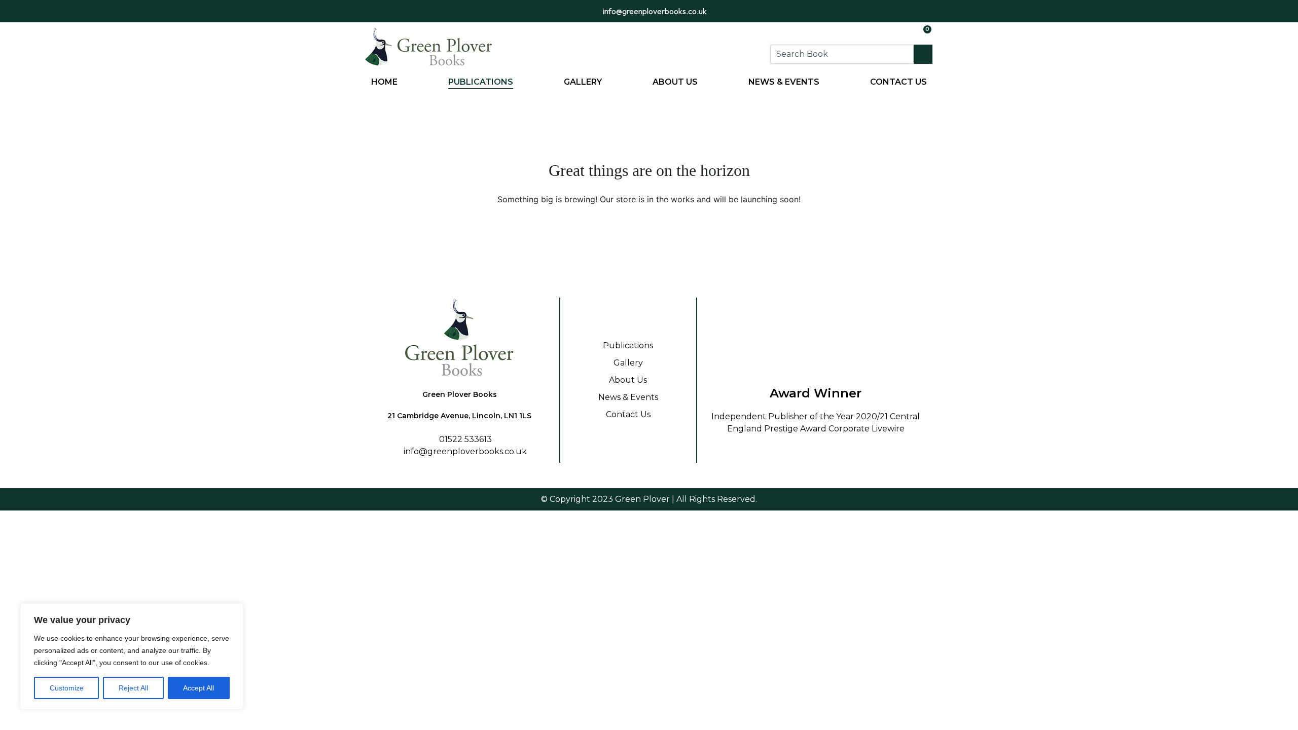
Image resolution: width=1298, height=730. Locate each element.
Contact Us (898, 82)
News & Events (783, 82)
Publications (480, 82)
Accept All (198, 688)
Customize (67, 688)
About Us (675, 82)
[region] (131, 656)
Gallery (583, 82)
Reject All (133, 688)
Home (384, 82)
